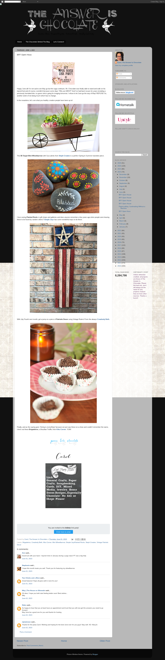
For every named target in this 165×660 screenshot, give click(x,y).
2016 (120, 248)
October (122, 180)
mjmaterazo (26, 622)
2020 (120, 236)
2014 (120, 254)
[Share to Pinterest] (85, 539)
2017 (120, 245)
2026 (120, 163)
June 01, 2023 (27, 559)
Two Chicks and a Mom (31, 578)
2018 (120, 242)
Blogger (95, 654)
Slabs (24, 605)
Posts (120, 74)
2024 (120, 169)
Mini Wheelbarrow (58, 542)
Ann (23, 553)
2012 (120, 260)
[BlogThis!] (78, 539)
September (123, 183)
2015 (120, 251)
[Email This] (76, 539)
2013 (120, 257)
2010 (120, 266)
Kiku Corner (47, 542)
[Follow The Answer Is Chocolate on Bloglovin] (124, 93)
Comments (122, 78)
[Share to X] (80, 539)
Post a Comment (26, 632)
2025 (120, 166)
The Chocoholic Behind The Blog (38, 42)
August (122, 186)
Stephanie (26, 565)
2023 (120, 172)
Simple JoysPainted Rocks (75, 542)
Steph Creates (91, 542)
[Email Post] (72, 539)
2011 (119, 263)
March (121, 221)
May (121, 215)
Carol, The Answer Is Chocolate (129, 62)
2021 (120, 233)
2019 (120, 239)
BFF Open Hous (124, 211)
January (122, 227)
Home (19, 42)
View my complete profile (124, 65)
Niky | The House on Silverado (33, 590)
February (122, 224)
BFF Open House (125, 195)
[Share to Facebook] (82, 539)
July (121, 189)
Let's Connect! (58, 42)
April (121, 218)
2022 (120, 230)
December (123, 174)
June (121, 192)
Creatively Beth (37, 542)
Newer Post (22, 641)
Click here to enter (63, 532)
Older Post (105, 641)
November (123, 177)
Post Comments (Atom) (35, 645)
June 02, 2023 (27, 598)
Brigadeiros (27, 542)
